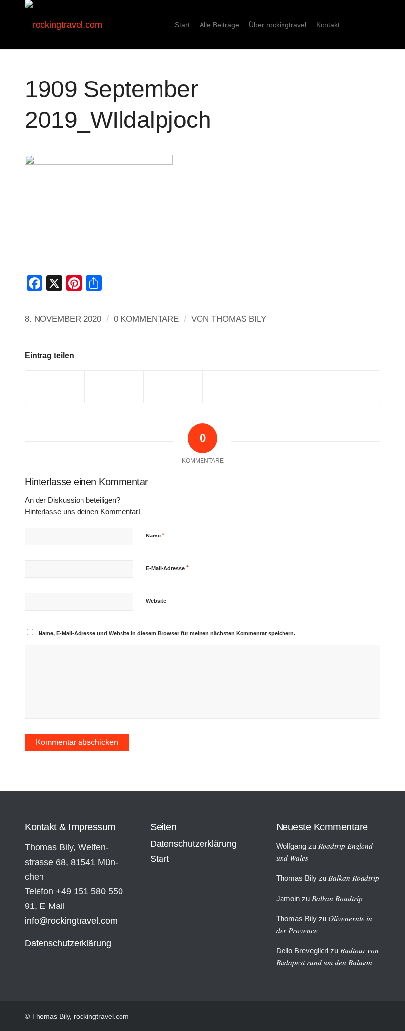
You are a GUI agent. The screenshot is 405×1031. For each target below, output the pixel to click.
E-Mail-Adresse (167, 568)
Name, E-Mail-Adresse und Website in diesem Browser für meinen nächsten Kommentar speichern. (167, 633)
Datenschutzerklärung (68, 943)
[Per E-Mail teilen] (350, 387)
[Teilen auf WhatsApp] (173, 387)
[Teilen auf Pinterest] (232, 387)
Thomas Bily (238, 319)
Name (155, 535)
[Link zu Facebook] (372, 24)
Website (156, 601)
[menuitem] (182, 24)
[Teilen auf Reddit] (291, 387)
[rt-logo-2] (63, 24)
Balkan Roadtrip (353, 878)
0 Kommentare (146, 319)
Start (159, 859)
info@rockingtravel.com (71, 921)
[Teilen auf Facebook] (54, 387)
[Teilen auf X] (114, 387)
